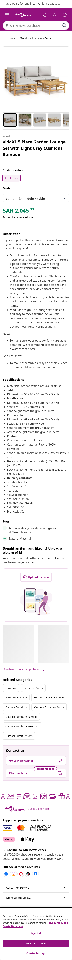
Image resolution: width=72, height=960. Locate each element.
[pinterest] (21, 874)
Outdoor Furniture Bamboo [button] (21, 716)
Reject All (35, 933)
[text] (18, 211)
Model (7, 188)
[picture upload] (36, 601)
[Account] (44, 14)
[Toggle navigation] (7, 14)
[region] (36, 933)
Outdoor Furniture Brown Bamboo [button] (23, 726)
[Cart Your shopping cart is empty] (65, 14)
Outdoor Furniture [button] (16, 707)
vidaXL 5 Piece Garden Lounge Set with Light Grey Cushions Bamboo (34, 148)
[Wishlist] (54, 14)
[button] (36, 888)
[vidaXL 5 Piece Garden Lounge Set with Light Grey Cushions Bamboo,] (36, 79)
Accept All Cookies (36, 943)
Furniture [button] (10, 688)
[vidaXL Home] (23, 14)
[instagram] (13, 874)
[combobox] (36, 25)
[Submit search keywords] (64, 25)
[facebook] (6, 874)
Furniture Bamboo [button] (16, 697)
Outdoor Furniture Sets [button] (19, 736)
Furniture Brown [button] (33, 688)
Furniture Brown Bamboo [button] (49, 697)
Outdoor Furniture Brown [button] (49, 707)
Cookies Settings (35, 953)
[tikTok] (28, 874)
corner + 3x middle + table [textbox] (25, 198)
